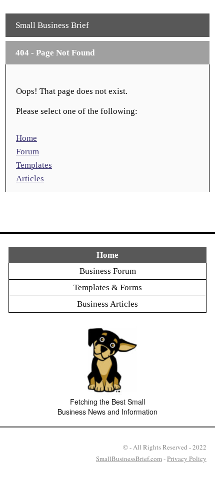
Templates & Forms (108, 287)
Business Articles (107, 304)
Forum (27, 151)
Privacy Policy (186, 458)
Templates (34, 165)
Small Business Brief (52, 25)
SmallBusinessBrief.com (129, 458)
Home (26, 138)
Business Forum (108, 271)
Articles (30, 178)
